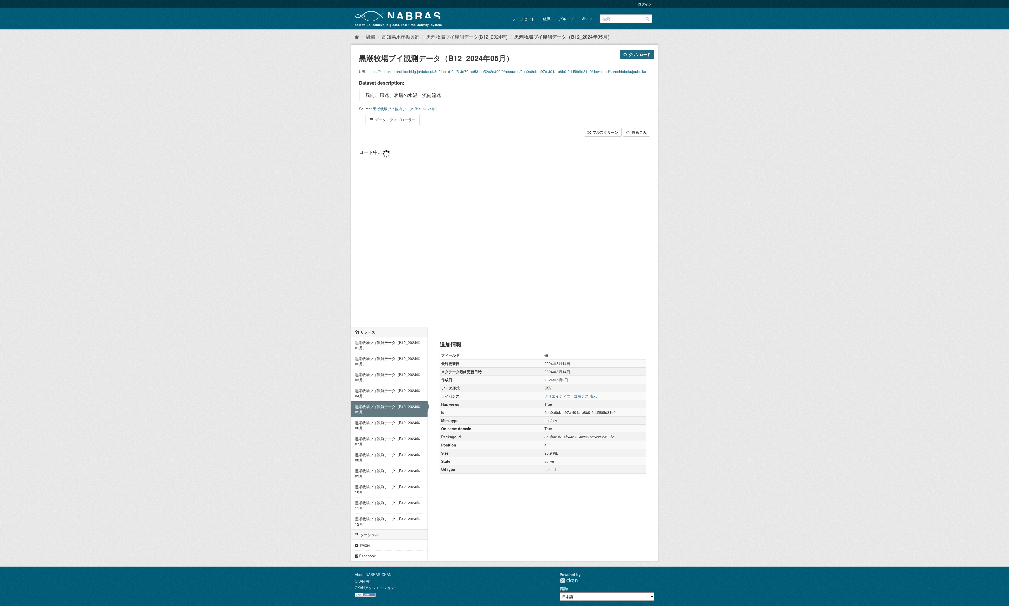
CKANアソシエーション (374, 587)
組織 (546, 18)
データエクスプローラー (394, 119)
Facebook (367, 555)
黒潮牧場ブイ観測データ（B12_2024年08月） (387, 457)
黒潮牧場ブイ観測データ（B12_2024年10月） (387, 489)
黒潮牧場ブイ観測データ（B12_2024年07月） (387, 441)
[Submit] (647, 18)
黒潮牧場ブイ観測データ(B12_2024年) (467, 36)
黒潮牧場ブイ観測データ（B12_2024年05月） (563, 36)
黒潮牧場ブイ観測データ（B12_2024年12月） (387, 521)
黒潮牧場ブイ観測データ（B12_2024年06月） (387, 425)
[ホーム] (357, 36)
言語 (563, 588)
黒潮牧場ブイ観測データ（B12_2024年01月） (387, 345)
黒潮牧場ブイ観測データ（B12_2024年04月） (387, 393)
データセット (524, 18)
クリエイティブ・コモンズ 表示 (570, 396)
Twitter (364, 545)
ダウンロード (639, 54)
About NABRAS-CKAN (373, 574)
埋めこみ (639, 132)
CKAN (569, 580)
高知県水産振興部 (401, 36)
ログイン (645, 4)
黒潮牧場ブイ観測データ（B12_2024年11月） (387, 505)
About (587, 18)
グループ (566, 18)
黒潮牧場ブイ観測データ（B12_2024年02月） (387, 361)
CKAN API (363, 581)
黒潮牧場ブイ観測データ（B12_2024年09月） (387, 473)
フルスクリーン (604, 132)
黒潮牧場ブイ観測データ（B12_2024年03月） (387, 377)
